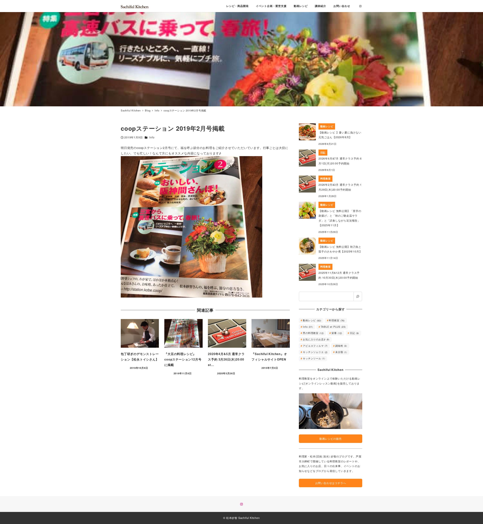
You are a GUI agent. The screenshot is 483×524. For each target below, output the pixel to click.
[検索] (358, 296)
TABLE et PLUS (333, 326)
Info (151, 137)
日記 (354, 333)
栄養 (336, 333)
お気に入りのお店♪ (316, 339)
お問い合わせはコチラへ (330, 483)
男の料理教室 (313, 333)
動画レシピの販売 (330, 438)
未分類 (340, 352)
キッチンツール (313, 358)
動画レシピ (312, 320)
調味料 (340, 346)
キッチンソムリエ (315, 352)
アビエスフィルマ (315, 346)
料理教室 (336, 320)
